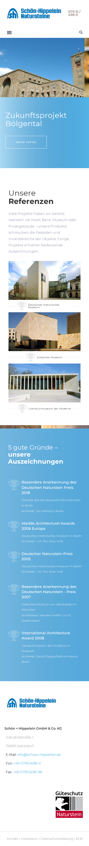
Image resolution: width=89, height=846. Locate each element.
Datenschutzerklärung (57, 839)
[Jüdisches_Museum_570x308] (44, 331)
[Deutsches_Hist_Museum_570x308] (44, 280)
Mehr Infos (26, 142)
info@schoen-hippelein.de (39, 755)
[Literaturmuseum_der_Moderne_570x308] (44, 383)
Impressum (29, 839)
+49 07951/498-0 (27, 763)
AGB (79, 839)
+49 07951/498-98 (27, 772)
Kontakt (12, 839)
